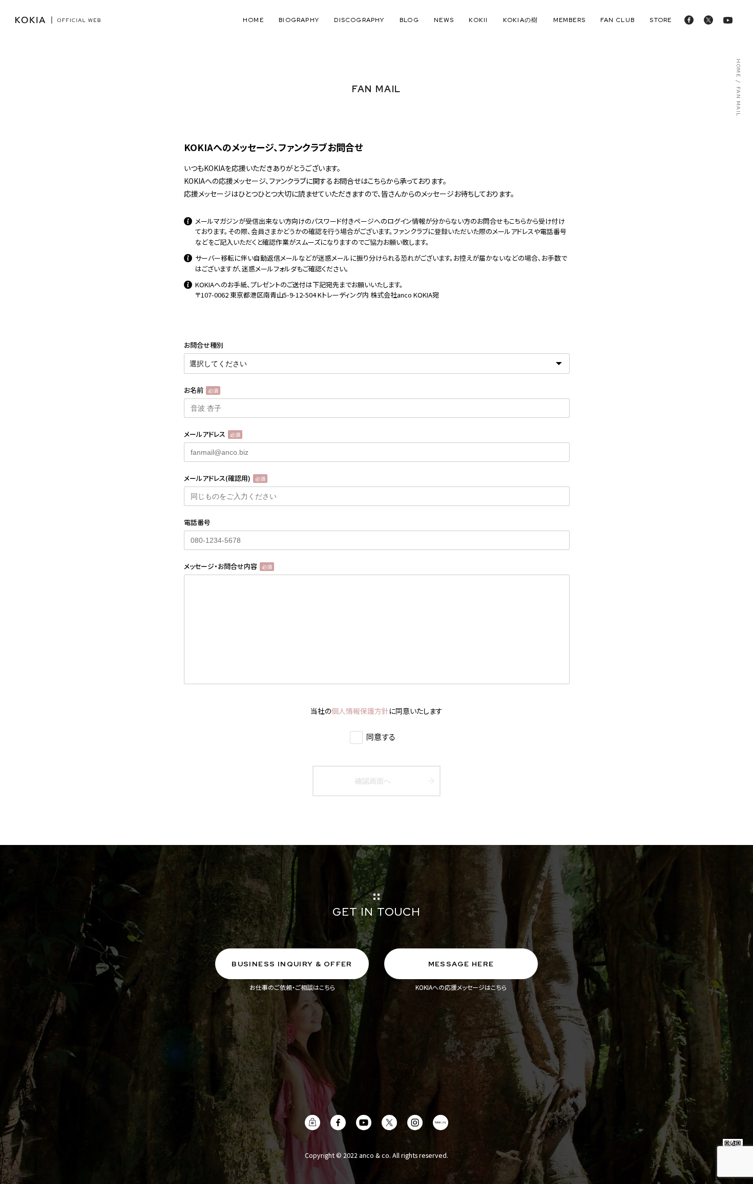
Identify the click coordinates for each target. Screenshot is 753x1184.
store (661, 20)
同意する (380, 737)
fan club (617, 20)
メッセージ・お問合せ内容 (228, 566)
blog (409, 20)
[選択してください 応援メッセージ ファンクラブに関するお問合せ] (377, 363)
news (444, 20)
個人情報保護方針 (360, 711)
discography (359, 20)
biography (299, 20)
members (569, 20)
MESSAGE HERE (461, 963)
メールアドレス (212, 434)
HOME (737, 68)
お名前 (201, 390)
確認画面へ (373, 781)
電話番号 (197, 522)
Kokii (478, 20)
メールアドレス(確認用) (224, 478)
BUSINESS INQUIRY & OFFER (292, 963)
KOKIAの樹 (520, 20)
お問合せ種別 (203, 345)
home (253, 20)
